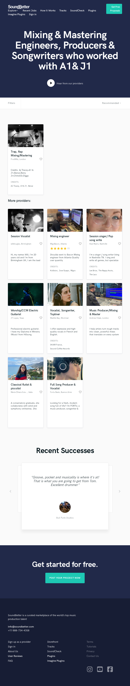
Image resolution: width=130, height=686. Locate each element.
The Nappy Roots (105, 270)
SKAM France (56, 345)
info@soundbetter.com (21, 626)
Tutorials (91, 646)
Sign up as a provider (19, 641)
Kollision (54, 270)
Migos (73, 270)
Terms (90, 641)
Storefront (52, 641)
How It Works (47, 10)
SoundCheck (77, 10)
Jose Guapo (64, 270)
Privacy (90, 651)
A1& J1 (23, 186)
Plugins (92, 10)
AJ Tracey (15, 186)
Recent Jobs (29, 10)
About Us (13, 651)
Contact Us (93, 656)
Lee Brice (93, 270)
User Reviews (15, 656)
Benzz (30, 186)
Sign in (32, 14)
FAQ (10, 660)
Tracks (62, 10)
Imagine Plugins (16, 14)
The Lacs (93, 274)
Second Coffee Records (60, 349)
